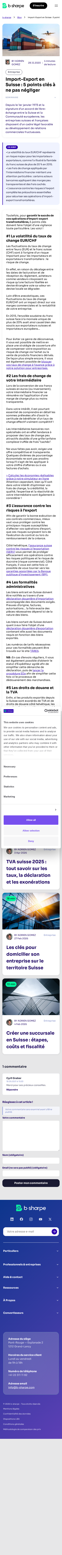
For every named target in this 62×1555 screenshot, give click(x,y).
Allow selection (31, 830)
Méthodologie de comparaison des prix (22, 1429)
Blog (19, 17)
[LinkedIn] (12, 1219)
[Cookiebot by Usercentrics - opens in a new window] (44, 711)
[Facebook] (21, 1219)
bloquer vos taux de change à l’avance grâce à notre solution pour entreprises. (30, 365)
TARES (34, 651)
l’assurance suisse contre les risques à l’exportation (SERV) (29, 549)
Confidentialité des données (17, 1414)
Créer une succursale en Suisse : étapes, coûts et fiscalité (30, 1039)
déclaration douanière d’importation (30, 598)
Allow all (31, 820)
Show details (45, 809)
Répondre (12, 1089)
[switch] (53, 776)
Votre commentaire (13, 1117)
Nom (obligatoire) (13, 1155)
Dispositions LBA (11, 1419)
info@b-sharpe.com (21, 1387)
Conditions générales (13, 1424)
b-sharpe (6, 17)
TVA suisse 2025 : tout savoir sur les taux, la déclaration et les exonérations (28, 872)
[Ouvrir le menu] (56, 5)
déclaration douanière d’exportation (29, 628)
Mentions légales (11, 1409)
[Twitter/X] (50, 1219)
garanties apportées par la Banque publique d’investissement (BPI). (28, 573)
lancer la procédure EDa (25, 672)
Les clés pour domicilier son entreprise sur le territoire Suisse (25, 958)
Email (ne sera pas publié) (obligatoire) (24, 1167)
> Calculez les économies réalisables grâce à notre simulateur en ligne (30, 477)
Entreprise (14, 72)
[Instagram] (31, 1219)
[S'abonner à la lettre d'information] (54, 1231)
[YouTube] (40, 1219)
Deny (31, 841)
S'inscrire (38, 5)
